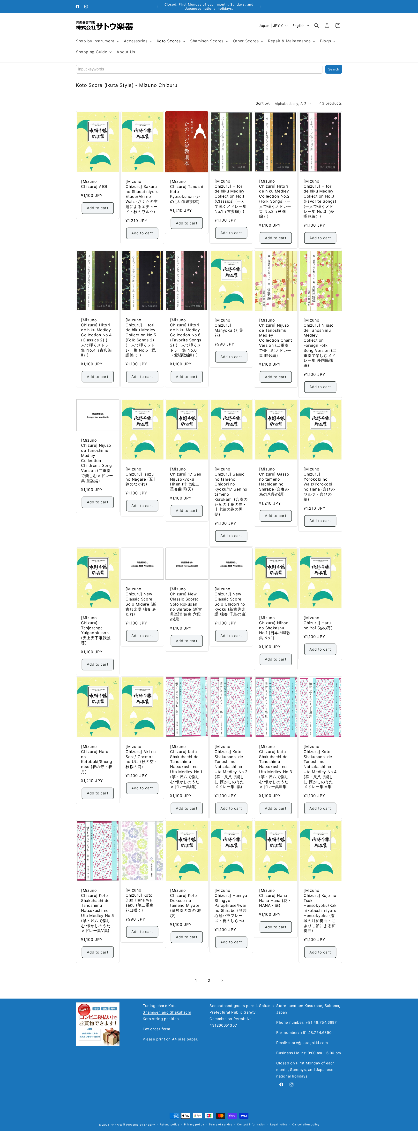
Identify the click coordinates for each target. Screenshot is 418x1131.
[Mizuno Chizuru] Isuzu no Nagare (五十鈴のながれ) (141, 476)
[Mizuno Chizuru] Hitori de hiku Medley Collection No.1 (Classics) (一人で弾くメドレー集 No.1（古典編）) (231, 196)
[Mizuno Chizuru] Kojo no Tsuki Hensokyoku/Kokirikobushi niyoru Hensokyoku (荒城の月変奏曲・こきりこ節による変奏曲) (320, 910)
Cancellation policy (305, 1124)
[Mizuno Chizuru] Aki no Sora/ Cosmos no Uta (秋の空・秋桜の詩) (142, 756)
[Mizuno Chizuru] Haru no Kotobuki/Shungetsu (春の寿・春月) (96, 759)
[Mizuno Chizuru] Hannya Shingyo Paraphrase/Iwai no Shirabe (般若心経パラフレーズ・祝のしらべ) (231, 905)
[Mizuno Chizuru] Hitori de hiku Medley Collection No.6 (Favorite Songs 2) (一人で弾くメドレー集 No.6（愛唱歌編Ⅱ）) (185, 337)
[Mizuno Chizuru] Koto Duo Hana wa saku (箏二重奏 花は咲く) (140, 900)
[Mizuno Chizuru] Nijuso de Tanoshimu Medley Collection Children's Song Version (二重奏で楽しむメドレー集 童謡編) (97, 460)
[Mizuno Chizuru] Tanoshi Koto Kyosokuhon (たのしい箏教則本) (186, 191)
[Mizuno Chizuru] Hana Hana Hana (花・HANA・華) (275, 898)
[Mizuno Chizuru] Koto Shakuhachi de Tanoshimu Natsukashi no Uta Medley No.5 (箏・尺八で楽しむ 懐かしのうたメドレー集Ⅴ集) (97, 910)
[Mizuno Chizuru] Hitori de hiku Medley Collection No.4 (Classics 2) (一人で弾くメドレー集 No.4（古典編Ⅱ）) (97, 337)
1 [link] (196, 980)
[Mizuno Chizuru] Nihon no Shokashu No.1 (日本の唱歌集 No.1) (275, 627)
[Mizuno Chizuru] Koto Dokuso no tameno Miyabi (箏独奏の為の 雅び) (185, 903)
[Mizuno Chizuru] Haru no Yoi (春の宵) (318, 622)
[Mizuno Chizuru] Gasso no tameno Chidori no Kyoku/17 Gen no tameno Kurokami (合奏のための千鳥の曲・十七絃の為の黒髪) (231, 491)
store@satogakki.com (308, 1042)
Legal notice (278, 1124)
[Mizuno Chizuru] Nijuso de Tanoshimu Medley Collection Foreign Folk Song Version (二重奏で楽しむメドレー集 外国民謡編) (320, 343)
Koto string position (161, 1018)
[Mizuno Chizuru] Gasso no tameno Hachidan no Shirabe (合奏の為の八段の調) (274, 481)
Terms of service (220, 1124)
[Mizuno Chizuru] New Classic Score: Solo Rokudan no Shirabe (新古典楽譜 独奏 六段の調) (186, 604)
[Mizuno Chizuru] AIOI (94, 184)
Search (333, 69)
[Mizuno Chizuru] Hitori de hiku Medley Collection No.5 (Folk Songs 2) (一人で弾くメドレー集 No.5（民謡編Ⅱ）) (141, 337)
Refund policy (169, 1124)
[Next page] (222, 980)
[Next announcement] (260, 6)
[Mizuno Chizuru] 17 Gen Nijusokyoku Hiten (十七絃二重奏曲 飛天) (185, 478)
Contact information (251, 1124)
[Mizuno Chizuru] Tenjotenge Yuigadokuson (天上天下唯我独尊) (96, 630)
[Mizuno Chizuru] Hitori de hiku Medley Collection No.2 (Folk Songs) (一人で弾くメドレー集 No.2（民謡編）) (275, 199)
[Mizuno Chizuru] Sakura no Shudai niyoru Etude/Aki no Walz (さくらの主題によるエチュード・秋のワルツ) (142, 196)
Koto (172, 1005)
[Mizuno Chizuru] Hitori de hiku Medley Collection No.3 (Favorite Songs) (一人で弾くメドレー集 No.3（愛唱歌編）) (320, 199)
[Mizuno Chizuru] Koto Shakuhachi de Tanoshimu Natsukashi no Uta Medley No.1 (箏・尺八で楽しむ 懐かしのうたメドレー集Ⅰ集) (186, 766)
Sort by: (263, 103)
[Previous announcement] (157, 6)
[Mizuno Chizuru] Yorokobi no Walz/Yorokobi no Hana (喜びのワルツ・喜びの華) (319, 483)
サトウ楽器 (118, 1124)
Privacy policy (194, 1124)
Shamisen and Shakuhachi (167, 1012)
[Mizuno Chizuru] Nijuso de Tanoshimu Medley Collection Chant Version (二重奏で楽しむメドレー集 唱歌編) (275, 338)
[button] (97, 41)
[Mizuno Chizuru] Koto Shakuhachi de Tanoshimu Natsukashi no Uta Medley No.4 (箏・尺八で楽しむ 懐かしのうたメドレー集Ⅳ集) (320, 766)
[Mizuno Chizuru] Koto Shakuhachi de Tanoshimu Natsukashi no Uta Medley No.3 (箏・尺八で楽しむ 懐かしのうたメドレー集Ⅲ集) (275, 766)
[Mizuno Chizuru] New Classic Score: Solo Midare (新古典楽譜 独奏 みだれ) (141, 602)
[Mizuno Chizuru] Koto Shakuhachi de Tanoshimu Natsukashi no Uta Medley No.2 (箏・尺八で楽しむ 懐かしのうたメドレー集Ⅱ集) (231, 766)
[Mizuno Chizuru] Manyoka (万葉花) (229, 327)
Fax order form (156, 1029)
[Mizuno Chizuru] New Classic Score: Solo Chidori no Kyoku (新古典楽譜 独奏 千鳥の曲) (231, 602)
